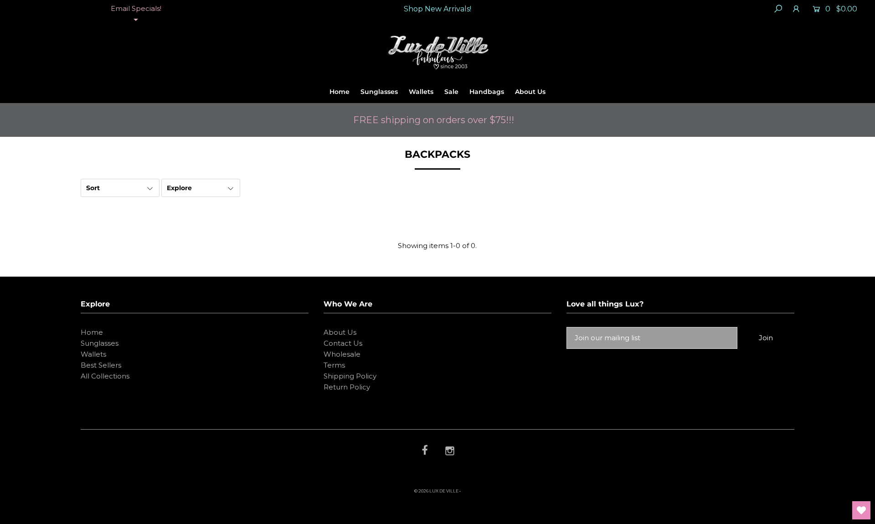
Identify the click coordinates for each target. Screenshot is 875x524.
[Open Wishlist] (861, 510)
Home (339, 92)
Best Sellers (101, 365)
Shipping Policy (350, 376)
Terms (334, 365)
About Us (530, 92)
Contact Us (343, 343)
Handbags (486, 92)
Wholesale (342, 354)
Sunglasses (379, 92)
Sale (451, 92)
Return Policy (347, 387)
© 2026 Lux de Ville (436, 490)
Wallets (421, 92)
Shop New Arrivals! (437, 9)
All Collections (105, 376)
